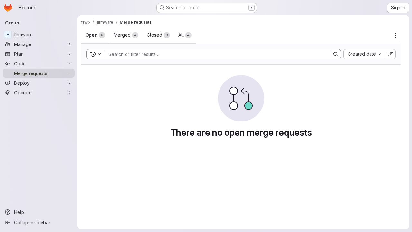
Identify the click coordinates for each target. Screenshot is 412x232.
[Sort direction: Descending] (390, 54)
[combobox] (364, 54)
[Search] (336, 54)
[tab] (95, 35)
